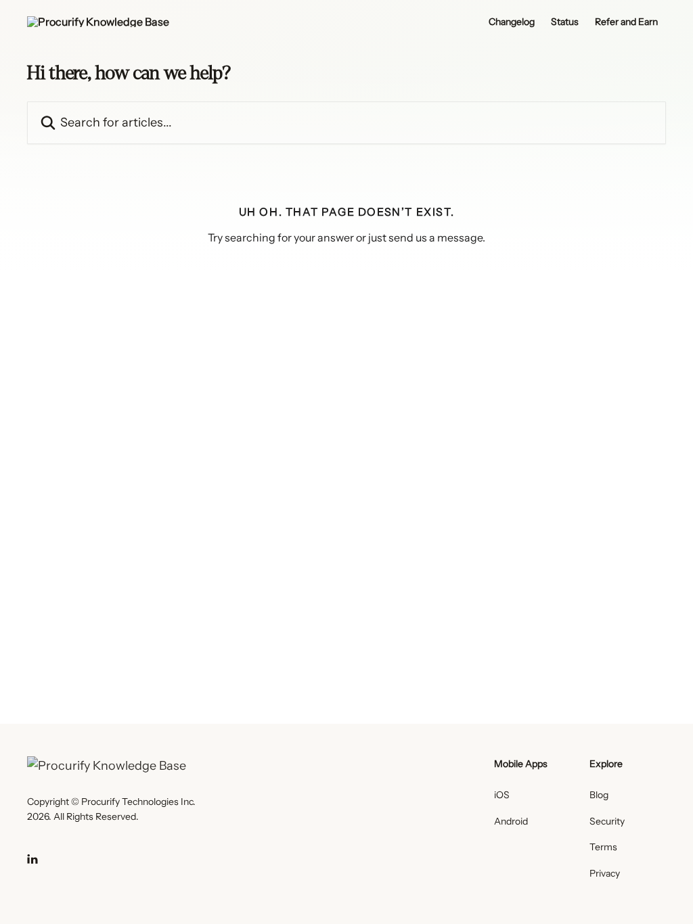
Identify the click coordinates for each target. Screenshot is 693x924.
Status (565, 21)
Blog (598, 795)
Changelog (512, 21)
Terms (603, 847)
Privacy (604, 873)
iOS (502, 795)
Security (607, 821)
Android (511, 821)
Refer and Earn (626, 21)
